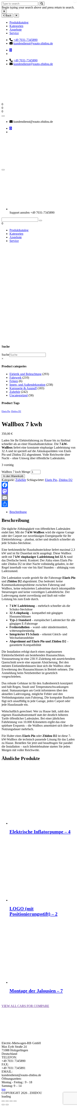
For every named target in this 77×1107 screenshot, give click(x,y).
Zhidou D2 (16, 411)
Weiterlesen (16, 840)
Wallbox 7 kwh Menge (16, 471)
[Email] (38, 497)
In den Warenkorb (13, 476)
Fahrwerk (15, 377)
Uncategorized (18, 395)
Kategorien (16, 26)
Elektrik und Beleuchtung (25, 374)
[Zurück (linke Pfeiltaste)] (3, 1104)
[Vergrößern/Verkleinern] (3, 1101)
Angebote (15, 29)
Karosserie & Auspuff (23, 388)
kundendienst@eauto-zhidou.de (33, 43)
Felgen (13, 381)
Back (8, 15)
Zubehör (22, 305)
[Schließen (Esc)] (15, 1101)
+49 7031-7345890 (25, 39)
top (4, 1089)
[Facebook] (38, 485)
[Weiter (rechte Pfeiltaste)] (7, 1104)
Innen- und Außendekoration (27, 384)
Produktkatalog (18, 22)
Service (14, 33)
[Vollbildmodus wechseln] (7, 1101)
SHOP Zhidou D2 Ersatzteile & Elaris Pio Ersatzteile (11, 300)
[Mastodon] (38, 491)
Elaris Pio (6, 411)
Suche (5, 354)
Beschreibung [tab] (18, 512)
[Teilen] (38, 504)
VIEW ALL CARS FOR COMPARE (25, 1006)
